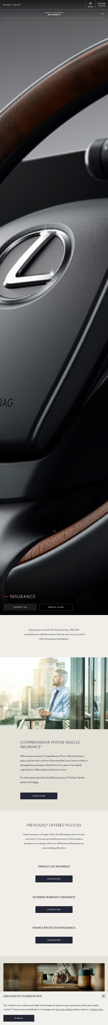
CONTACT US (20, 607)
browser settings (64, 1009)
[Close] (103, 996)
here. (36, 782)
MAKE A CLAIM (56, 607)
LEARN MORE (39, 796)
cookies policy (96, 1009)
